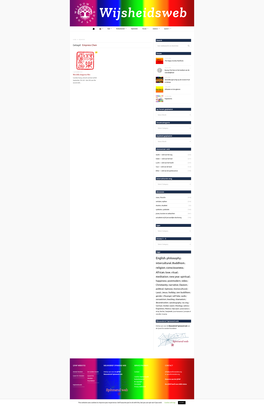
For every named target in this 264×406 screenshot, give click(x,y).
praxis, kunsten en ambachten (165, 213)
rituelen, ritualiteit (161, 205)
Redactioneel (120, 29)
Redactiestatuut (139, 379)
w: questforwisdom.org (172, 374)
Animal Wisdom (78, 372)
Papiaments (168, 99)
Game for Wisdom (78, 376)
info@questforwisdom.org (173, 372)
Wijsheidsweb (77, 385)
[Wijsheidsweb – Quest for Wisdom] (132, 13)
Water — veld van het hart (164, 159)
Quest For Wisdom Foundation (91, 378)
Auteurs (155, 29)
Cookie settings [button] (169, 402)
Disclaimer (137, 384)
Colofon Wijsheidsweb (141, 377)
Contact (136, 372)
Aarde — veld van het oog (164, 155)
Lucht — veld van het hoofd (164, 163)
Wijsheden (134, 29)
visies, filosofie (161, 197)
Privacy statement (140, 386)
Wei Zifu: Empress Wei (81, 75)
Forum (144, 29)
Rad (109, 29)
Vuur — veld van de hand (164, 167)
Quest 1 (166, 29)
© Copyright (138, 382)
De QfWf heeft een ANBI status (176, 384)
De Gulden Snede (93, 372)
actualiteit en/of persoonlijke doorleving (169, 217)
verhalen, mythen (161, 201)
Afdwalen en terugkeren (172, 89)
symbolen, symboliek (162, 209)
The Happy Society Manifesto (174, 61)
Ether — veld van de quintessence (167, 171)
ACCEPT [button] (181, 402)
